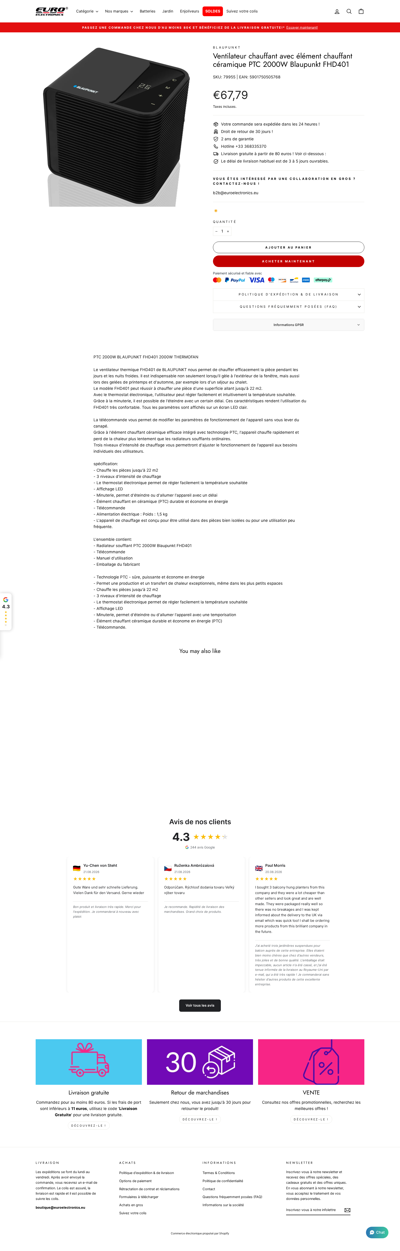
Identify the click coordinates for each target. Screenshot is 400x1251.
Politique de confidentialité (223, 1181)
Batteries (147, 11)
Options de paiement (135, 1181)
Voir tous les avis (200, 1005)
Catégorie (85, 11)
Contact (209, 1189)
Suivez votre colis (242, 11)
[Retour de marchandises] (200, 1062)
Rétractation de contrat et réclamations (149, 1189)
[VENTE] (311, 1062)
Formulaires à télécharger (138, 1197)
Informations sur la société (223, 1205)
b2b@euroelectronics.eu (235, 193)
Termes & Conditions (219, 1173)
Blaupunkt (227, 47)
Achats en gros (131, 1205)
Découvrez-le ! (88, 1125)
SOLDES (212, 11)
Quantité (225, 222)
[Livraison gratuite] (89, 1062)
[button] (377, 1232)
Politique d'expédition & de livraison (289, 294)
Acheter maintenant (288, 261)
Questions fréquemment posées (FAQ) (289, 306)
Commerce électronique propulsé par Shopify (200, 1233)
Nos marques (117, 11)
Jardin (167, 11)
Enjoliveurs (189, 11)
